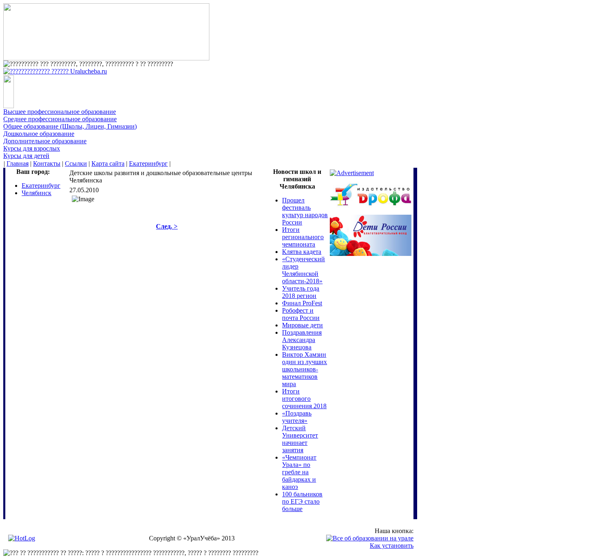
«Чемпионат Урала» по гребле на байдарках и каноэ (299, 472)
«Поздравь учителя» (296, 417)
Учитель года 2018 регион (300, 292)
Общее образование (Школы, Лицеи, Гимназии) (70, 126)
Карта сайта (107, 163)
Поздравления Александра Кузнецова (302, 340)
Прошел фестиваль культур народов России (305, 211)
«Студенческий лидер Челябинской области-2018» (303, 270)
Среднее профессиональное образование (60, 119)
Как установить (391, 545)
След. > (167, 226)
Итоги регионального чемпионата (303, 237)
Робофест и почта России (301, 314)
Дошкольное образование (38, 133)
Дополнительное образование (45, 141)
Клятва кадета (301, 251)
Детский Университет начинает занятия (300, 438)
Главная (18, 163)
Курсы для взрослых (31, 148)
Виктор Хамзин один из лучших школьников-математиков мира (304, 369)
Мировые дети (302, 325)
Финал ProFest (302, 303)
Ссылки (76, 163)
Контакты (46, 163)
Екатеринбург (148, 163)
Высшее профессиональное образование (59, 111)
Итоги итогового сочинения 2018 (304, 398)
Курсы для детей (26, 155)
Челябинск (36, 192)
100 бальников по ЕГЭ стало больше (302, 501)
